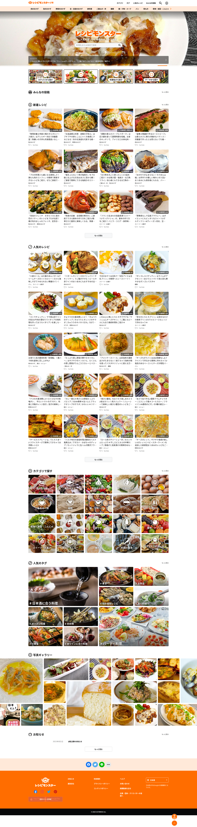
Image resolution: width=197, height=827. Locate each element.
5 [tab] (177, 65)
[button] (171, 8)
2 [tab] (59, 65)
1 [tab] (19, 65)
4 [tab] (138, 65)
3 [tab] (98, 65)
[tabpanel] (98, 38)
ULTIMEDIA (99, 812)
